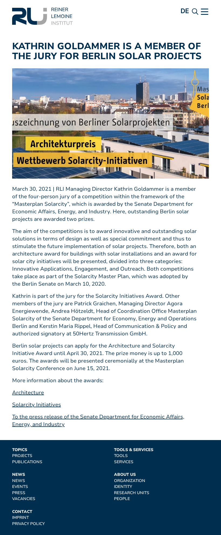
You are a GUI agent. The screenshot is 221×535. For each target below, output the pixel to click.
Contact (22, 511)
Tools (121, 455)
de (185, 11)
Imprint (20, 517)
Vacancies (23, 499)
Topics (19, 450)
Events (20, 486)
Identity (123, 486)
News (18, 474)
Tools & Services (133, 450)
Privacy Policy (28, 524)
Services (123, 462)
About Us (125, 474)
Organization (129, 481)
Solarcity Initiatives (36, 404)
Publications (27, 462)
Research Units (131, 493)
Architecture (28, 392)
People (122, 499)
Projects (22, 455)
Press (18, 493)
